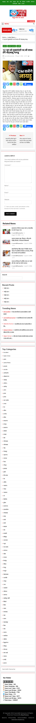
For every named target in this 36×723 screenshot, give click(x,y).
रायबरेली (5, 588)
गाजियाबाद (5, 441)
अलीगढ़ (5, 386)
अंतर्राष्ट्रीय (15, 3)
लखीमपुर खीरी (6, 598)
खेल (18, 1)
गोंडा (4, 448)
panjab (5, 366)
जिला (4, 461)
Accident (5, 352)
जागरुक (5, 458)
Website (6, 199)
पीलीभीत (5, 499)
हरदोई (4, 659)
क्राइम (14, 1)
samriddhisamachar (9, 56)
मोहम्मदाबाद (5, 574)
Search (4, 275)
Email (6, 192)
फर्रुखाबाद (5, 513)
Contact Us (31, 717)
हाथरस (5, 663)
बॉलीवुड (5, 536)
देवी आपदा (5, 475)
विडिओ (23, 1)
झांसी (4, 472)
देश (20, 1)
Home (4, 1)
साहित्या (5, 639)
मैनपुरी (4, 571)
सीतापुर (5, 646)
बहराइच (5, 526)
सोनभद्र (5, 649)
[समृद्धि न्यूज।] (13, 30)
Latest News (11, 46)
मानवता (5, 557)
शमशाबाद (5, 612)
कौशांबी (5, 431)
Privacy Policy (12, 717)
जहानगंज (5, 455)
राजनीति (28, 1)
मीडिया (4, 564)
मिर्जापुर (5, 560)
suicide (5, 369)
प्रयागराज (5, 506)
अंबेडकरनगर (6, 376)
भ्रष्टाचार (5, 540)
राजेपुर (4, 581)
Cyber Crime (6, 356)
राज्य (11, 1)
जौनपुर (5, 465)
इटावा (4, 393)
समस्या (4, 632)
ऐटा (4, 407)
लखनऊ (5, 594)
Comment (7, 165)
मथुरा (4, 543)
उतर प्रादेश (6, 400)
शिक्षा (4, 625)
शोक (4, 629)
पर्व (4, 496)
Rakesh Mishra (7, 330)
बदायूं (4, 516)
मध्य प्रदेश (5, 547)
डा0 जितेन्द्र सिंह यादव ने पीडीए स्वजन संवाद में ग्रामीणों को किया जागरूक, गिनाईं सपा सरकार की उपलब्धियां (22, 251)
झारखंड (5, 468)
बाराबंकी (5, 533)
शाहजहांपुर (5, 622)
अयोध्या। (5, 383)
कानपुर (5, 424)
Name (6, 185)
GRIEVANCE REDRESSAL (18, 719)
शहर (8, 1)
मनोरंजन (32, 1)
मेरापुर (4, 567)
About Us (4, 717)
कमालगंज (5, 420)
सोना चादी (5, 652)
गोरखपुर (5, 451)
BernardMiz (6, 311)
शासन (4, 618)
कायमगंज (5, 427)
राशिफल (5, 591)
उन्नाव (4, 403)
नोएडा (4, 489)
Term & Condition (22, 717)
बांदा (4, 530)
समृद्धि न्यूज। (20, 29)
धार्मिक (4, 482)
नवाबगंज (5, 485)
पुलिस (4, 502)
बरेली (4, 519)
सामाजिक (5, 635)
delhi (4, 46)
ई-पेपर (23, 3)
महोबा (4, 554)
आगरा (4, 390)
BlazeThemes (25, 715)
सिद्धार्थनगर (5, 642)
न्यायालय (5, 492)
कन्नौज (5, 414)
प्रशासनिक (5, 509)
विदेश (19, 3)
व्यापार (4, 608)
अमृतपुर (5, 380)
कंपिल (4, 417)
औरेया (4, 410)
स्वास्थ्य (5, 656)
